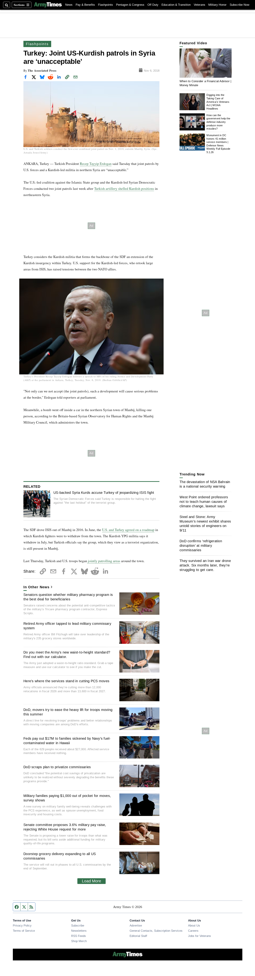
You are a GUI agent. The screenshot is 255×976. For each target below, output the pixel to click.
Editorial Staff (138, 936)
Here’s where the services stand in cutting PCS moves (66, 681)
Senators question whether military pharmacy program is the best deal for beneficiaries (68, 597)
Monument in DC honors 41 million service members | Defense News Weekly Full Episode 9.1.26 (218, 144)
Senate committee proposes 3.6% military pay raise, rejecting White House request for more (64, 827)
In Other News (36, 587)
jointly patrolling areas (103, 561)
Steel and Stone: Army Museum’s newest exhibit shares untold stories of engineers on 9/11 (205, 523)
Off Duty (152, 4)
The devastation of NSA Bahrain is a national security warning (205, 484)
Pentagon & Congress (130, 4)
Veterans (199, 4)
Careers (193, 930)
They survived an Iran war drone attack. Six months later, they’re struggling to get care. (205, 565)
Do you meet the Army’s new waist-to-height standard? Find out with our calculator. (66, 654)
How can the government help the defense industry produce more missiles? (218, 122)
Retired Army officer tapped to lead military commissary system (67, 626)
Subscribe (77, 925)
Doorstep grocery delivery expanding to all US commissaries (59, 856)
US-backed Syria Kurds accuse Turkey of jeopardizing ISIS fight (103, 492)
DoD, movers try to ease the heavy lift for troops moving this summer (67, 712)
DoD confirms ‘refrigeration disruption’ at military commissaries (201, 545)
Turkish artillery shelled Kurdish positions (124, 188)
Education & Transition (176, 4)
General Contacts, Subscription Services (156, 930)
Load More (91, 881)
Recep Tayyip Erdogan (96, 163)
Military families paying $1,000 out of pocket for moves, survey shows (67, 798)
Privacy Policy (22, 925)
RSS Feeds (78, 936)
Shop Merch (79, 941)
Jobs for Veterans (199, 936)
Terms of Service (24, 930)
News (69, 4)
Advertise (136, 925)
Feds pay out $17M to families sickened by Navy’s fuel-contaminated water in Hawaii (67, 741)
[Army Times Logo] (48, 4)
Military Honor (217, 4)
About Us (194, 925)
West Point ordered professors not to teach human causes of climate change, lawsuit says (204, 501)
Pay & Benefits (85, 4)
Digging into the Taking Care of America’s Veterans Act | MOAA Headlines (217, 101)
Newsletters (79, 930)
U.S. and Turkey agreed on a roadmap (128, 529)
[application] (206, 63)
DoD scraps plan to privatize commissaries (57, 767)
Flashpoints (105, 4)
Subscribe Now (239, 4)
